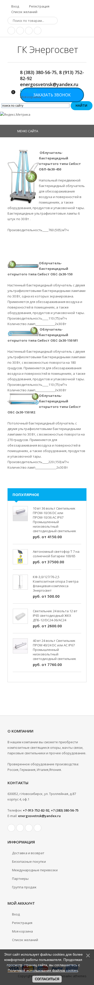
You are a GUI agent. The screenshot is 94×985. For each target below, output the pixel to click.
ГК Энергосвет (47, 49)
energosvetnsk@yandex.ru (39, 816)
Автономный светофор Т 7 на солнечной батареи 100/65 (56, 553)
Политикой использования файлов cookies (43, 970)
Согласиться (47, 979)
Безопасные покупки (29, 861)
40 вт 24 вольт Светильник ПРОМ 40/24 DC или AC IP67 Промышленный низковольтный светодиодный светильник (54, 649)
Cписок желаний (25, 940)
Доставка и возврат (28, 853)
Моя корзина (22, 931)
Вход (15, 6)
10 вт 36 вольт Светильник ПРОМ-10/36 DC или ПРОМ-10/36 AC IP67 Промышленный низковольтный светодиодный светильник (54, 519)
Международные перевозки (35, 870)
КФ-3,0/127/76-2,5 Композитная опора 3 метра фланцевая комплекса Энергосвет (55, 584)
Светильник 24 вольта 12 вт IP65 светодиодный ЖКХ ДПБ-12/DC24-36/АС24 (55, 615)
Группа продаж (24, 887)
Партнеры (20, 878)
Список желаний (24, 12)
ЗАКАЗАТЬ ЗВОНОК (52, 95)
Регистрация (38, 6)
